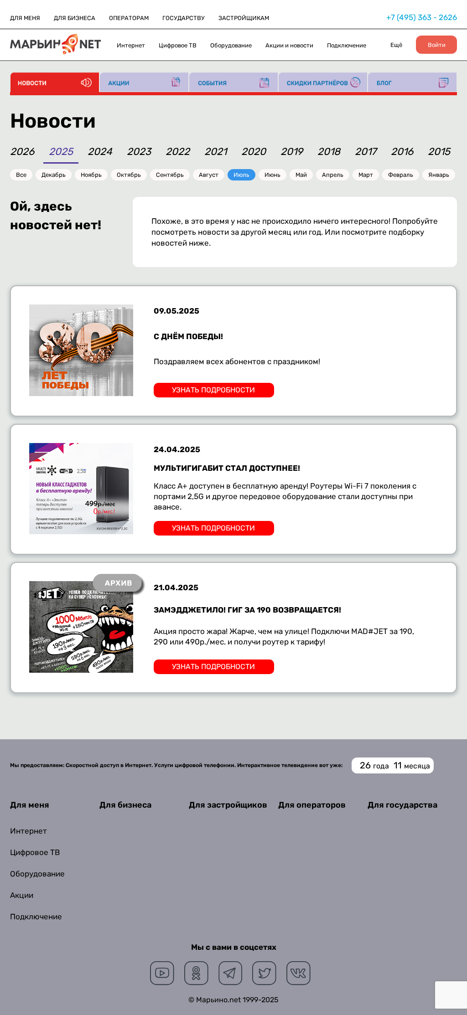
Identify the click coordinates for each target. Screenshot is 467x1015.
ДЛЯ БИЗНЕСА (74, 18)
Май (301, 174)
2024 (100, 152)
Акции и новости (289, 45)
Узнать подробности (213, 390)
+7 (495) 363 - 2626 (421, 17)
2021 (215, 152)
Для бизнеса (125, 805)
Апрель (332, 174)
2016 (402, 152)
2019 (291, 152)
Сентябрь (170, 174)
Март (365, 174)
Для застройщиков (228, 805)
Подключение (346, 45)
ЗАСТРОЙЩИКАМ (243, 18)
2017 (365, 152)
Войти (437, 45)
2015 (439, 152)
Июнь (272, 174)
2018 (328, 152)
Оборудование (231, 45)
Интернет (131, 45)
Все (21, 174)
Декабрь (54, 174)
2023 (139, 152)
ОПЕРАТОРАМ (129, 18)
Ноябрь (91, 174)
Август (208, 174)
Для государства (402, 805)
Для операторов (312, 805)
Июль (241, 174)
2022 (178, 152)
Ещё (396, 44)
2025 (61, 152)
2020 (253, 152)
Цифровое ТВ (178, 45)
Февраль (400, 174)
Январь (438, 174)
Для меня (29, 805)
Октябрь (129, 174)
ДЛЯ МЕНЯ (25, 18)
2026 (22, 152)
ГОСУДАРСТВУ (183, 18)
